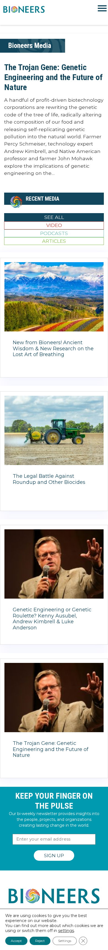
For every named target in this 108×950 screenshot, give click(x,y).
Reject (40, 941)
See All (54, 217)
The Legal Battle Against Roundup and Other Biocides (49, 479)
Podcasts (54, 233)
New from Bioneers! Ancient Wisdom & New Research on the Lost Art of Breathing (53, 348)
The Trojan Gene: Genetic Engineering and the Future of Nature (53, 77)
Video (54, 225)
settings (66, 930)
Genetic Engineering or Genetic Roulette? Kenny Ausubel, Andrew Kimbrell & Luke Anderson (52, 619)
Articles (54, 241)
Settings (64, 941)
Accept (16, 941)
